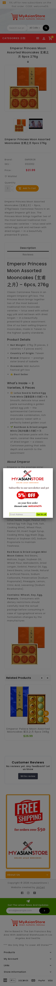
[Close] (53, 468)
